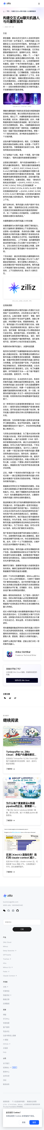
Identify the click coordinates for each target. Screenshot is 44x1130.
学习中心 (6, 1019)
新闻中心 (6, 1072)
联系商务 (6, 1084)
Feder (5, 971)
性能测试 (6, 995)
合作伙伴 (6, 1076)
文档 (4, 987)
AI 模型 (5, 1040)
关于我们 (6, 1063)
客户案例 (6, 1027)
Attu (4, 963)
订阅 (22, 929)
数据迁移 (6, 999)
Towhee (6, 959)
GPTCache (7, 955)
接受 (34, 1122)
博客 (8, 11)
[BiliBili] (13, 910)
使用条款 (6, 1101)
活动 (4, 1080)
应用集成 (6, 1003)
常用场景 (6, 1023)
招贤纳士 (6, 1067)
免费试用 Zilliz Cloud (22, 680)
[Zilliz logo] (7, 3)
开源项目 (6, 991)
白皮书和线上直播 (9, 1035)
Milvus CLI (7, 967)
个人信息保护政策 (18, 1101)
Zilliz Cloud (7, 942)
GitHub (5, 1044)
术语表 (5, 1048)
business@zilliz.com (10, 902)
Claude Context (9, 976)
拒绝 (23, 1122)
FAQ (4, 1052)
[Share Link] (15, 698)
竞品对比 (6, 1031)
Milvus (5, 946)
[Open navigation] (39, 4)
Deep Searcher (8, 951)
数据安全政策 (32, 1101)
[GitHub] (17, 910)
